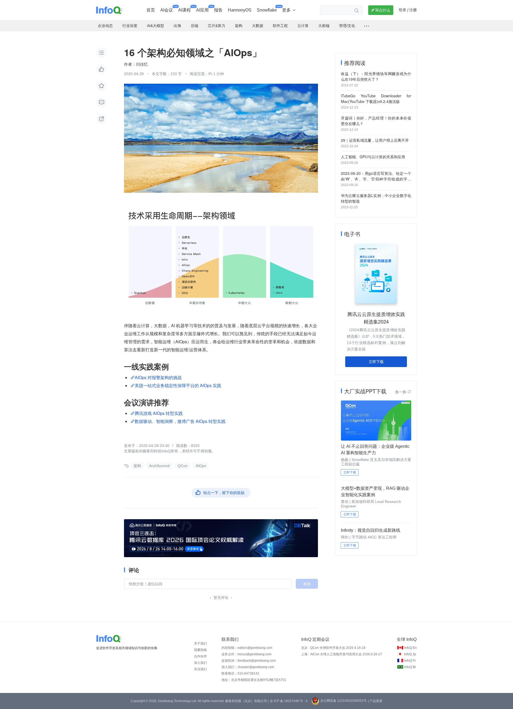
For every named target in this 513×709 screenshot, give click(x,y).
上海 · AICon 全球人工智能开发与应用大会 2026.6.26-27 (341, 654)
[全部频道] (366, 26)
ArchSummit (159, 466)
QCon (183, 466)
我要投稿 (200, 650)
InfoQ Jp (410, 654)
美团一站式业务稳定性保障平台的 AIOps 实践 (178, 385)
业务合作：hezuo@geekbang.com (246, 654)
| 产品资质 (375, 701)
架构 (137, 466)
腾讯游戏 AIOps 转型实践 (159, 413)
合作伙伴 (200, 656)
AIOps (201, 466)
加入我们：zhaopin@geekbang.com (247, 667)
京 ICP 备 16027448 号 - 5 (289, 701)
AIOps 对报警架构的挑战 (158, 377)
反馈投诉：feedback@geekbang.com (248, 660)
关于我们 (200, 643)
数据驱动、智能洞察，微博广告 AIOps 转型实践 (180, 421)
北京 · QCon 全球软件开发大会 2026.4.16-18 (333, 648)
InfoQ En (410, 648)
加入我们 (200, 663)
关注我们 (200, 669)
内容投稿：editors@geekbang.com (246, 648)
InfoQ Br (410, 667)
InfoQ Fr (410, 660)
